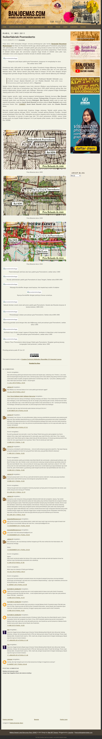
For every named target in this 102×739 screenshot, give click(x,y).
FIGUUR (58, 27)
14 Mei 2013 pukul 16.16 (16, 597)
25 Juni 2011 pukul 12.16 (16, 492)
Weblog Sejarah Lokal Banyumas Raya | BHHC (23, 732)
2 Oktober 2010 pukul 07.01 (17, 427)
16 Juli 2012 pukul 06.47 (16, 571)
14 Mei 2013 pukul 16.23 (16, 610)
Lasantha (70, 732)
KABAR (65, 27)
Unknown (9, 659)
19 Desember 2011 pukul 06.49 (18, 525)
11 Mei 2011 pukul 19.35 (16, 453)
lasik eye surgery (49, 737)
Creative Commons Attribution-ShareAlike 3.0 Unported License (41, 359)
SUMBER (22, 104)
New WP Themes (53, 732)
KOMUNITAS (73, 27)
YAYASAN (83, 27)
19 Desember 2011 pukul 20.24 (18, 549)
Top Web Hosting (39, 737)
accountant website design (60, 737)
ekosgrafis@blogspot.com (14, 519)
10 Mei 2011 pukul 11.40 (16, 442)
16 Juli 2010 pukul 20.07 (16, 392)
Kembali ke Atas (34, 363)
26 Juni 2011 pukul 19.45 (16, 514)
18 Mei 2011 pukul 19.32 (16, 481)
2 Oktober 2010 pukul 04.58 (17, 410)
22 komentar (22, 40)
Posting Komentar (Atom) (16, 723)
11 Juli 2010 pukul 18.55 (16, 383)
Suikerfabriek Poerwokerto (19, 36)
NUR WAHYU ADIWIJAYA (14, 589)
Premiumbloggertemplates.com (83, 732)
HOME (4, 27)
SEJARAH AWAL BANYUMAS (17, 27)
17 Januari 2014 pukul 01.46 (17, 640)
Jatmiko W (10, 387)
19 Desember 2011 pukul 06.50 (18, 535)
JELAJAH (50, 27)
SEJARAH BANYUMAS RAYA (36, 27)
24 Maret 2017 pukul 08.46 (17, 664)
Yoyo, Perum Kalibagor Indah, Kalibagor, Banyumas (21, 396)
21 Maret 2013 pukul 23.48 (17, 584)
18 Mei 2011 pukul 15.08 (16, 470)
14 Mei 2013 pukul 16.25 (16, 625)
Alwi (8, 629)
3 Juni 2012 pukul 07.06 (16, 562)
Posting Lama (63, 719)
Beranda (36, 719)
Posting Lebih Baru (8, 719)
